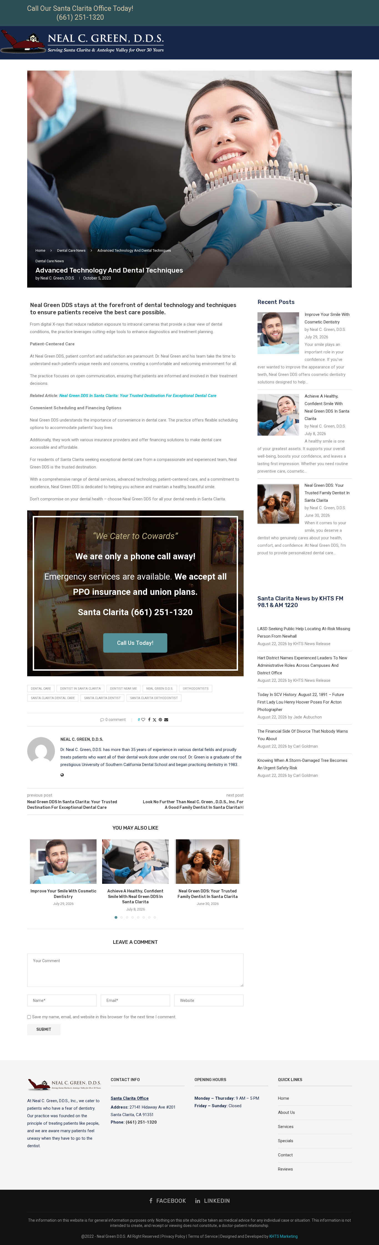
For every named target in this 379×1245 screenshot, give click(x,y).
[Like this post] (143, 719)
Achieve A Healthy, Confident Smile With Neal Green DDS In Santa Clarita (135, 896)
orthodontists (196, 688)
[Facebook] (370, 74)
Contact (285, 1154)
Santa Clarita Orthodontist (154, 698)
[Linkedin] (376, 74)
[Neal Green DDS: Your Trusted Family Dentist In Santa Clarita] (207, 861)
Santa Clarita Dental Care (53, 698)
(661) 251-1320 (80, 17)
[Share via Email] (166, 719)
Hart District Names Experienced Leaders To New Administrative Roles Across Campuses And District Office (302, 665)
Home (40, 250)
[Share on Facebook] (149, 719)
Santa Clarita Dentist (102, 698)
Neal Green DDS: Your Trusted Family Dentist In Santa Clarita (327, 493)
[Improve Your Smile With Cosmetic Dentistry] (63, 861)
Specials (285, 1140)
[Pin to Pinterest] (160, 719)
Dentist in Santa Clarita (80, 688)
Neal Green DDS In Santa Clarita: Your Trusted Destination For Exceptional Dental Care (137, 395)
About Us (286, 1112)
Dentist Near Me (123, 688)
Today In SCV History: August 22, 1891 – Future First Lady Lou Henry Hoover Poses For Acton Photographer (300, 702)
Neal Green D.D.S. (159, 688)
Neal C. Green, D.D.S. (58, 278)
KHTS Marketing (283, 1236)
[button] (37, 879)
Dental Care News (71, 250)
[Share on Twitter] (154, 719)
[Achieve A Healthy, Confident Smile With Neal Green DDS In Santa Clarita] (135, 861)
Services (286, 1126)
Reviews (285, 1169)
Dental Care (41, 688)
